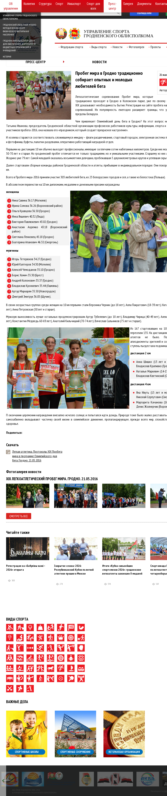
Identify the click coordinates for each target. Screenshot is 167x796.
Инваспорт (74, 3)
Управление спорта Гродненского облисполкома (20, 17)
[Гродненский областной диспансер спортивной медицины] (41, 779)
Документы (144, 3)
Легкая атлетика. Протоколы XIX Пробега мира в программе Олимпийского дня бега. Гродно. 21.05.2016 (37, 455)
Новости (117, 46)
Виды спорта (99, 46)
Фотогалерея (136, 46)
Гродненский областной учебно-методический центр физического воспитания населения (19, 29)
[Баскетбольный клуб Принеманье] (12, 779)
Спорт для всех (93, 6)
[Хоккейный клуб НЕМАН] (95, 779)
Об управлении (11, 6)
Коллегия (29, 3)
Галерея (128, 3)
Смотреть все (18, 516)
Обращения (144, 13)
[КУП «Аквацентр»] (127, 779)
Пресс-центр (112, 6)
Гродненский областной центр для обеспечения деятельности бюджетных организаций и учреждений (19, 45)
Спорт (59, 3)
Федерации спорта (71, 46)
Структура (45, 3)
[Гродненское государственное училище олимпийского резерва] (66, 779)
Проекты (156, 46)
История (7, 56)
